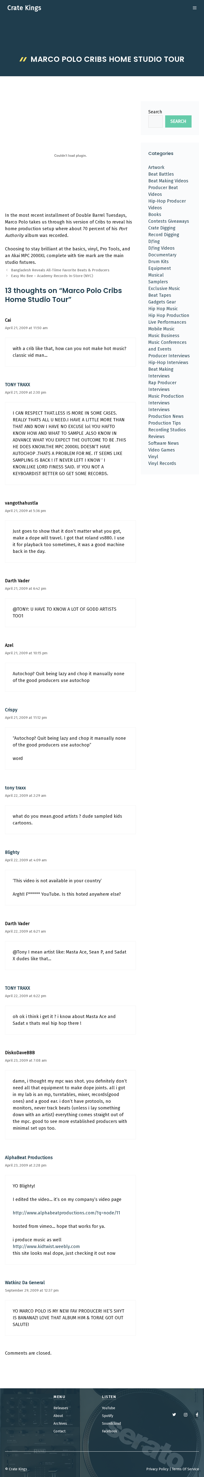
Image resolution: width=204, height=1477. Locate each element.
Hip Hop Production (168, 315)
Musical (156, 275)
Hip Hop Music (163, 308)
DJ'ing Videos (161, 248)
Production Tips (164, 423)
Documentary (162, 255)
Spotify (107, 1416)
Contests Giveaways (168, 221)
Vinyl (153, 456)
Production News (166, 416)
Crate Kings (24, 8)
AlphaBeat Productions (29, 1157)
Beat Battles (161, 174)
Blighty (12, 852)
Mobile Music (161, 329)
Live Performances (167, 322)
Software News (163, 443)
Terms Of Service (185, 1469)
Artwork (156, 167)
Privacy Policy (157, 1469)
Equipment (159, 268)
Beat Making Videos (168, 181)
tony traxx (15, 788)
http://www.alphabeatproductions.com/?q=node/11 (66, 1213)
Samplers (158, 282)
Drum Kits (158, 261)
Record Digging (163, 234)
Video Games (161, 450)
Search (155, 112)
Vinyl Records (162, 463)
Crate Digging (161, 228)
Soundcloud (111, 1423)
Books (154, 214)
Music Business (163, 335)
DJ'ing (154, 241)
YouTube (108, 1408)
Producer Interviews (169, 356)
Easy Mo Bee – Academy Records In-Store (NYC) (52, 276)
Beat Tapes (159, 295)
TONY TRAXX (17, 384)
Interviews (159, 409)
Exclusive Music (164, 288)
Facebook (109, 1431)
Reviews (156, 436)
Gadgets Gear (162, 302)
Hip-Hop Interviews (168, 362)
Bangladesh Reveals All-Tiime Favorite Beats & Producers (60, 270)
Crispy (11, 710)
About (58, 1416)
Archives (60, 1423)
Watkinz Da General (25, 1282)
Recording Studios (167, 430)
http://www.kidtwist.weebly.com (46, 1246)
